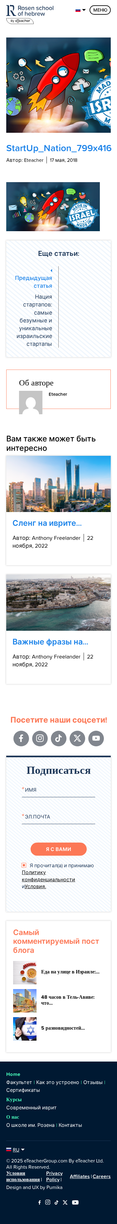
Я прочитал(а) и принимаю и (58, 876)
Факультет (19, 1082)
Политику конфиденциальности (48, 876)
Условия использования (23, 1176)
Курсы (14, 1099)
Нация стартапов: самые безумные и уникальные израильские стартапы (33, 311)
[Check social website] (39, 1202)
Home (13, 1074)
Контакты (70, 1125)
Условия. (35, 886)
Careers (102, 1176)
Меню (100, 10)
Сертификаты (23, 1090)
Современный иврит (31, 1107)
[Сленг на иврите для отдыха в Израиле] (58, 484)
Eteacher (58, 394)
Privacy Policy (54, 1176)
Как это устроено (57, 1082)
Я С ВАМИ (58, 849)
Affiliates (80, 1176)
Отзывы (93, 1082)
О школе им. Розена (30, 1125)
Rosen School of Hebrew (31, 13)
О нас (12, 1117)
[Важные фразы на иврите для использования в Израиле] (58, 603)
